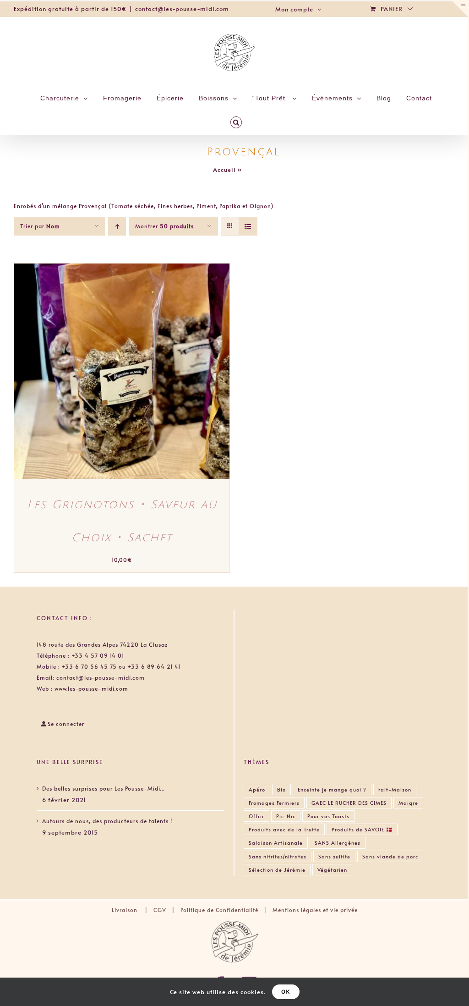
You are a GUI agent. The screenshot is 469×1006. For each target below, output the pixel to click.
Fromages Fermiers (274, 802)
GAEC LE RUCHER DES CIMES (349, 802)
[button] (236, 122)
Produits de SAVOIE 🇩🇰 (362, 829)
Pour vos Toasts (328, 816)
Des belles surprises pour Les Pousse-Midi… (103, 788)
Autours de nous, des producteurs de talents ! (107, 821)
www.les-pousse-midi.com (91, 688)
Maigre (408, 802)
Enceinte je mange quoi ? (332, 789)
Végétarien (332, 869)
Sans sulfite (334, 856)
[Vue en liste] (248, 226)
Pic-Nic (285, 816)
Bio (281, 789)
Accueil (224, 169)
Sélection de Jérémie (277, 869)
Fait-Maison (394, 789)
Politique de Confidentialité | (226, 909)
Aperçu (160, 372)
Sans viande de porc (390, 856)
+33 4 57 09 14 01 (97, 655)
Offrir (256, 816)
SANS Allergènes (337, 842)
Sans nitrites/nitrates (277, 856)
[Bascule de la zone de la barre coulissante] (459, 8)
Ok (285, 991)
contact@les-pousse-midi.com (182, 9)
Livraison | (132, 909)
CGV (159, 909)
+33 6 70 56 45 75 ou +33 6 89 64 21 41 (121, 666)
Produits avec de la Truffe (284, 829)
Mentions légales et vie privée (315, 909)
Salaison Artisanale (276, 842)
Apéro (257, 789)
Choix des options (102, 372)
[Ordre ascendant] (117, 226)
